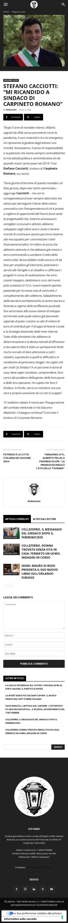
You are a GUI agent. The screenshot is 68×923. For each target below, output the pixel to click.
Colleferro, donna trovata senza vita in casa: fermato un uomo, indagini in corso (41, 551)
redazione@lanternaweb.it (39, 867)
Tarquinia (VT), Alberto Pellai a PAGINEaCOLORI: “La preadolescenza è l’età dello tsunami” (50, 461)
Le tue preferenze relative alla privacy (37, 913)
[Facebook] (16, 889)
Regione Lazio (18, 11)
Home (6, 11)
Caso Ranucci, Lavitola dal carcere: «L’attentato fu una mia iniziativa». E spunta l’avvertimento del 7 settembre (35, 709)
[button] (5, 4)
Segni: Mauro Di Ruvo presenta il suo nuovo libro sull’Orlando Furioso (39, 572)
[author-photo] (34, 496)
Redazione (11, 109)
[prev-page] (5, 586)
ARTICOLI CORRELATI (17, 519)
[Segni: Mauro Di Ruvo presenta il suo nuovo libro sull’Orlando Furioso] (11, 569)
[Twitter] (42, 889)
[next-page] (11, 586)
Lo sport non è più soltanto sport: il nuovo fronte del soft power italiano (30, 697)
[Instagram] (25, 889)
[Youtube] (51, 889)
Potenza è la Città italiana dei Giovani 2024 (17, 458)
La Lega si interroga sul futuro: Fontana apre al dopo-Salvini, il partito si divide (33, 687)
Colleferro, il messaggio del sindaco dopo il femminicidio (41, 533)
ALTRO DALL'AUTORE (44, 519)
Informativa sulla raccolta (20, 919)
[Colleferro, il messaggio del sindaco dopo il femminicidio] (11, 533)
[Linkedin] (34, 889)
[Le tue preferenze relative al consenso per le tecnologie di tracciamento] (62, 917)
